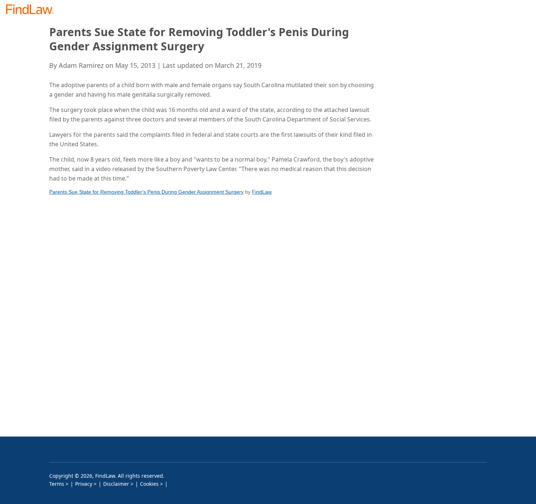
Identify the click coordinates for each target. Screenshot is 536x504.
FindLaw (262, 192)
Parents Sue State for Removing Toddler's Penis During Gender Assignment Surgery (146, 192)
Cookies (149, 483)
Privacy (83, 483)
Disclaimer (116, 483)
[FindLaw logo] (32, 10)
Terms (56, 483)
